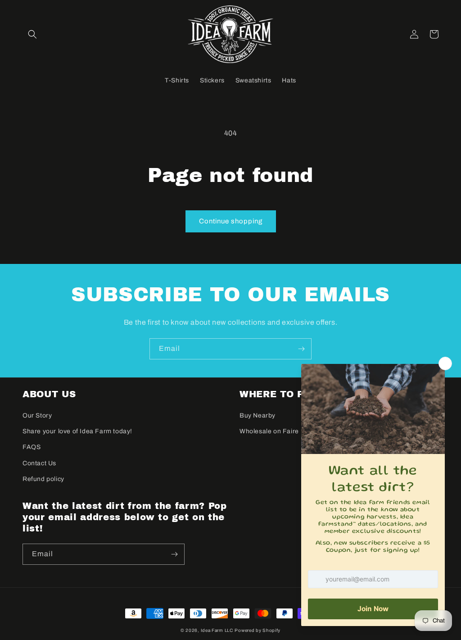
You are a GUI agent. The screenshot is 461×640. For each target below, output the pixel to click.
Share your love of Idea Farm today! (77, 431)
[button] (32, 34)
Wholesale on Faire (269, 431)
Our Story (37, 415)
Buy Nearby (258, 415)
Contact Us (39, 463)
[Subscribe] (301, 348)
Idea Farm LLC (217, 630)
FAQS (32, 447)
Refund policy (43, 479)
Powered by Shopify (257, 630)
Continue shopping (230, 221)
